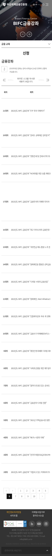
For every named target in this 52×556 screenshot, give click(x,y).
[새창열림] (32, 524)
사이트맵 (13, 515)
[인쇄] (29, 34)
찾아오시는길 (38, 515)
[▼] (26, 44)
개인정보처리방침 (13, 512)
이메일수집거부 (38, 512)
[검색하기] (43, 4)
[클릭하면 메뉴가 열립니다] (46, 4)
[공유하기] (22, 34)
